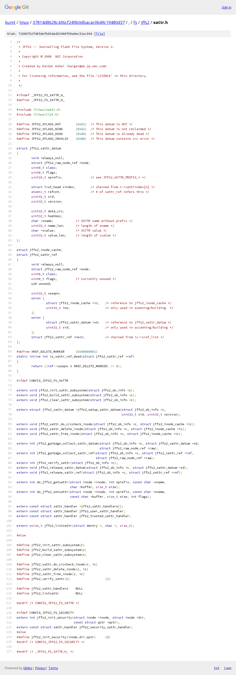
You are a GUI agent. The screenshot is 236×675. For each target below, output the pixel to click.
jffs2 (145, 22)
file (99, 34)
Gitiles (27, 668)
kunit (10, 22)
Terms (53, 668)
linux (24, 22)
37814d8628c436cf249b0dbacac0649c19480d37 (79, 22)
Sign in (226, 7)
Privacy (40, 668)
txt (216, 668)
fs (135, 22)
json (227, 668)
